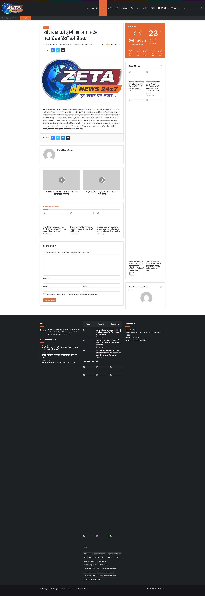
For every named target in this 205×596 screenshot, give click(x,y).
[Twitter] (58, 50)
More (153, 8)
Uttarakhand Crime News (91, 568)
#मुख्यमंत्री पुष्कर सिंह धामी (114, 554)
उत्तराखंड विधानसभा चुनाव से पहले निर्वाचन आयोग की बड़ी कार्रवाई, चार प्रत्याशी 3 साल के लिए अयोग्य (108, 229)
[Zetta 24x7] (12, 8)
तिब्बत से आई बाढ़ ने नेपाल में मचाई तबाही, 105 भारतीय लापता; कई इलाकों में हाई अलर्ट (153, 266)
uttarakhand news (89, 572)
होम (88, 8)
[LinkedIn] (63, 138)
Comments (115, 324)
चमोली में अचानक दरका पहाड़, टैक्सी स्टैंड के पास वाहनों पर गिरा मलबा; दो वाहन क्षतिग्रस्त (54, 229)
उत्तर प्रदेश (94, 8)
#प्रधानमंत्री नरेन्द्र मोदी (99, 554)
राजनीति (110, 8)
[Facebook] (53, 50)
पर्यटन (131, 8)
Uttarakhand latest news (109, 568)
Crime (117, 557)
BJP (85, 557)
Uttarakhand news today (105, 572)
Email (45, 286)
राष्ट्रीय (117, 8)
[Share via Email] (63, 50)
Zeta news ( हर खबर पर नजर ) (92, 579)
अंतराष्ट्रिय (124, 8)
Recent (88, 324)
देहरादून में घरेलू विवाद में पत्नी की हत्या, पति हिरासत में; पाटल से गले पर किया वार (81, 229)
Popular (101, 324)
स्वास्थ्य (138, 8)
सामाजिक (145, 8)
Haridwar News (101, 561)
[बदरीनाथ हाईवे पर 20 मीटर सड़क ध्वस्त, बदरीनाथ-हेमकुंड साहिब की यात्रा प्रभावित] (116, 377)
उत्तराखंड (102, 8)
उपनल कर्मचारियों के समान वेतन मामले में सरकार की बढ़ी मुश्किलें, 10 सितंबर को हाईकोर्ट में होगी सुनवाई (136, 267)
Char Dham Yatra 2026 (96, 557)
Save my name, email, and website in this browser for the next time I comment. (72, 294)
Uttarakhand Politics (90, 575)
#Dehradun (87, 554)
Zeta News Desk (50, 44)
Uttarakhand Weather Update (107, 575)
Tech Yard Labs (83, 589)
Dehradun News (89, 561)
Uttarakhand (103, 565)
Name (45, 278)
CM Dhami (109, 557)
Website (86, 286)
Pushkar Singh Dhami (90, 565)
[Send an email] (56, 44)
